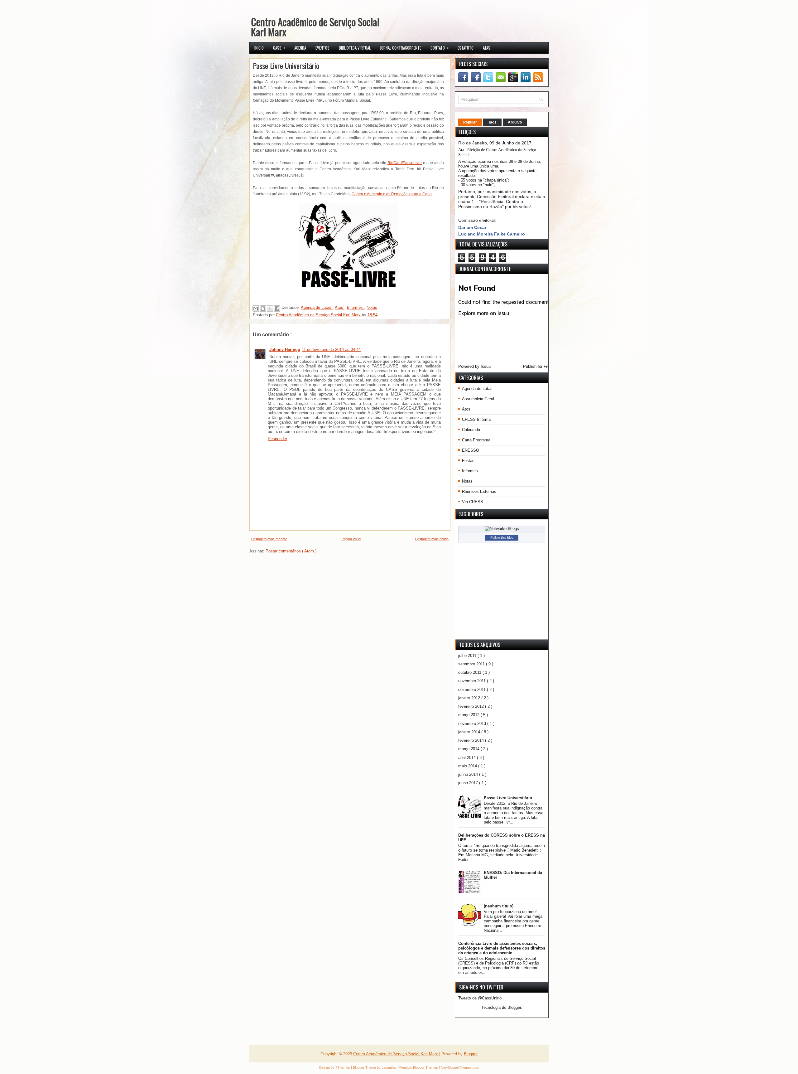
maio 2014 (468, 766)
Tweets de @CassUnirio (480, 998)
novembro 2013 (472, 723)
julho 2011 (468, 655)
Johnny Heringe (284, 349)
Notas (372, 307)
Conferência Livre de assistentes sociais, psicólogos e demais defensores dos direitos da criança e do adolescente (501, 948)
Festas (468, 460)
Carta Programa (476, 440)
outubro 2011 (470, 672)
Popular (470, 122)
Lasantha (389, 1067)
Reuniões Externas (479, 491)
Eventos (322, 48)
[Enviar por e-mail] (255, 308)
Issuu (486, 366)
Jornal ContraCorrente (400, 48)
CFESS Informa (476, 419)
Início (259, 48)
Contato (439, 47)
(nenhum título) (498, 906)
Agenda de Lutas (317, 307)
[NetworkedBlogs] (502, 528)
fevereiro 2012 (471, 706)
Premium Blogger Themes (419, 1067)
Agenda (300, 48)
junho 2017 (468, 782)
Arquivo (515, 122)
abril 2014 (467, 757)
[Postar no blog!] (263, 308)
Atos (339, 307)
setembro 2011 (472, 664)
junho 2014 (468, 774)
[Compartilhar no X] (270, 308)
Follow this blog (501, 537)
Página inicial (351, 539)
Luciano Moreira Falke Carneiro (491, 233)
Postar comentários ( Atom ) (291, 551)
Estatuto (466, 48)
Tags (492, 122)
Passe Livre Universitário (508, 797)
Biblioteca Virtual (355, 48)
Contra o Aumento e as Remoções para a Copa (392, 194)
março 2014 (469, 748)
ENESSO (470, 450)
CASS (279, 47)
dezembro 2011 (472, 689)
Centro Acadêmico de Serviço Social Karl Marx (315, 26)
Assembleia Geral (478, 398)
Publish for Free (537, 366)
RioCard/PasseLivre (404, 163)
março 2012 (469, 714)
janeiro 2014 (469, 732)
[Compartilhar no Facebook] (277, 308)
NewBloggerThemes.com (460, 1067)
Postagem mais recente (269, 539)
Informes (355, 307)
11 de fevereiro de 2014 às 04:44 (331, 349)
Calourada (471, 429)
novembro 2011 (472, 680)
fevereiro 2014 (471, 740)
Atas (486, 48)
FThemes (343, 1067)
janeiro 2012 (469, 698)
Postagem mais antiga (432, 539)
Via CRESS (472, 501)
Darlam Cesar (472, 227)
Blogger (514, 1007)
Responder (277, 438)
